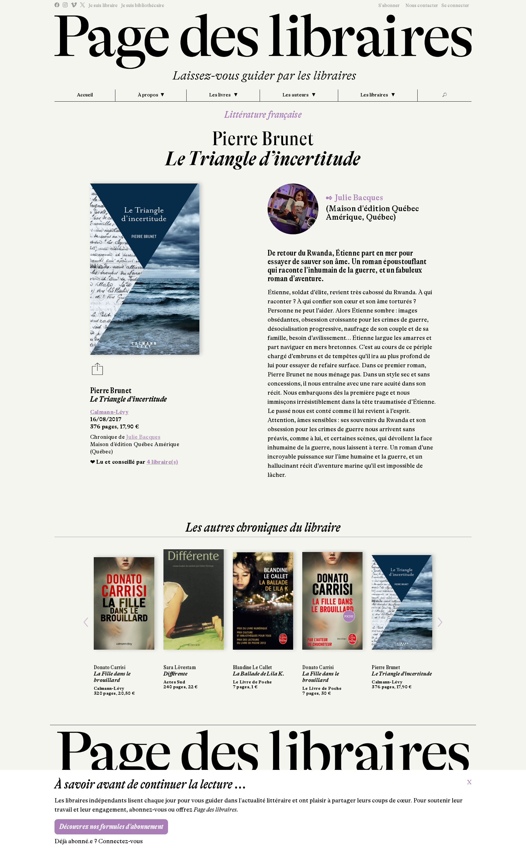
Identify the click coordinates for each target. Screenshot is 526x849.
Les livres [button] (220, 95)
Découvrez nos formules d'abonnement (111, 827)
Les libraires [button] (374, 95)
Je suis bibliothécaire (142, 5)
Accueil (85, 95)
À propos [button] (148, 95)
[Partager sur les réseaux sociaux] (97, 371)
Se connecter (455, 5)
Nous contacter (421, 5)
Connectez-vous (120, 841)
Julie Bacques (143, 437)
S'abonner (389, 5)
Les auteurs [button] (296, 95)
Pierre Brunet (263, 138)
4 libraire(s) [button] (162, 462)
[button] (85, 622)
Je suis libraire (102, 5)
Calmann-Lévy (109, 412)
